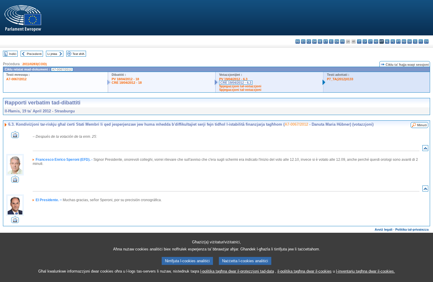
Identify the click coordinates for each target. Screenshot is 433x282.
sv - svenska (426, 41)
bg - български (297, 41)
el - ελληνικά (331, 41)
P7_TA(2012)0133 (340, 79)
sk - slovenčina (409, 41)
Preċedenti (34, 53)
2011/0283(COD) (34, 64)
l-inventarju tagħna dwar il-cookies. (365, 271)
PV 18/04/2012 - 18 (125, 79)
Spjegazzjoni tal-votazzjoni (240, 86)
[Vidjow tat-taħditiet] (15, 136)
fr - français (342, 41)
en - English (337, 41)
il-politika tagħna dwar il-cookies (304, 271)
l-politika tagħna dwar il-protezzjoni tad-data (237, 271)
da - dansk (314, 41)
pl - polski (393, 41)
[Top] (425, 149)
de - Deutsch (320, 41)
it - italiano (359, 41)
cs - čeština (309, 41)
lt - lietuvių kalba (370, 41)
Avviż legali (383, 229)
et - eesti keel (325, 41)
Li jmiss (52, 53)
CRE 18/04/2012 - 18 (127, 82)
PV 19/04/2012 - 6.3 (233, 79)
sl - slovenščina (415, 41)
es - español (303, 41)
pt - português (398, 41)
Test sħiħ (78, 53)
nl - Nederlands (387, 41)
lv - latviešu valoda (365, 41)
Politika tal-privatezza (412, 229)
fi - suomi (421, 41)
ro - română (404, 41)
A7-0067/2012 (16, 79)
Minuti (422, 125)
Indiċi (12, 53)
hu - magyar (376, 41)
